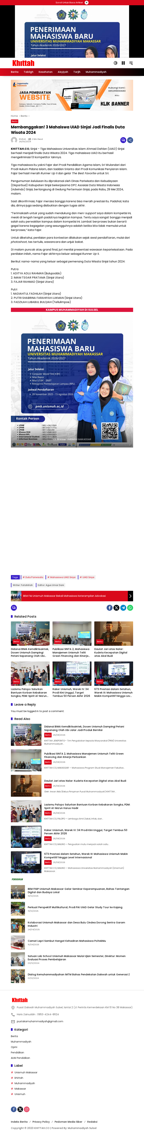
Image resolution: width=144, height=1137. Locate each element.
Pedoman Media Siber (68, 1122)
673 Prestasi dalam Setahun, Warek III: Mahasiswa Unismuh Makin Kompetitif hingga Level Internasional (113, 693)
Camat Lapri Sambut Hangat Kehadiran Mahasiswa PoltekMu (67, 941)
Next (126, 564)
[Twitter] (116, 608)
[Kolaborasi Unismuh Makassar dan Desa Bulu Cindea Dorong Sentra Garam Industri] (18, 926)
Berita (14, 121)
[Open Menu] (123, 63)
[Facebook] (110, 608)
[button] (115, 63)
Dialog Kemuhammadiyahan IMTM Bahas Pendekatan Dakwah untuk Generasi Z (79, 974)
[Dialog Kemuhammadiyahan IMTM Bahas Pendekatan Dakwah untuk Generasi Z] (18, 976)
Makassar (20, 1088)
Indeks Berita (19, 1122)
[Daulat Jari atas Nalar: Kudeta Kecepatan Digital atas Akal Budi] (113, 633)
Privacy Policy (41, 1122)
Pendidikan (17, 1052)
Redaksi (92, 1122)
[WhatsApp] (130, 608)
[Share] (130, 140)
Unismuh (20, 1094)
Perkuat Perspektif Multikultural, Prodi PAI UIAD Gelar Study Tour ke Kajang (75, 907)
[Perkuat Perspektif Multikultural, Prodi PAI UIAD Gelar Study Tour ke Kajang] (18, 909)
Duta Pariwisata (34, 577)
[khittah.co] (41, 63)
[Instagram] (27, 1109)
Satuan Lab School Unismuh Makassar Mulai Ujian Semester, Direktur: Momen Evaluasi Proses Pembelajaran (77, 958)
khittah (22, 139)
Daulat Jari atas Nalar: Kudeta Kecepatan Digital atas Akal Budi (110, 652)
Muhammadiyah (21, 1041)
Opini (14, 1047)
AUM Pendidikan (20, 1058)
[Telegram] (123, 608)
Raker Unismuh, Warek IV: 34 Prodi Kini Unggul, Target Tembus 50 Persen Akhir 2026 (71, 693)
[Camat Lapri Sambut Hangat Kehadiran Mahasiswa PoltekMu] (18, 942)
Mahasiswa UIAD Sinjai (63, 577)
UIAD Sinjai (88, 577)
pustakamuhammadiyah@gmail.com (40, 1021)
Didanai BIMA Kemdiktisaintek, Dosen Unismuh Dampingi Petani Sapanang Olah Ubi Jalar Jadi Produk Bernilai (30, 652)
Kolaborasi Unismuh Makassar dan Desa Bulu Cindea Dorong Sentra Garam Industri (76, 924)
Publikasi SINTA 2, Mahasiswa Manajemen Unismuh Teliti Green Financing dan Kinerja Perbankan (71, 652)
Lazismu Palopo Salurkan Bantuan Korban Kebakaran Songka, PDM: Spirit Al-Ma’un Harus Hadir (29, 693)
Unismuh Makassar (26, 1072)
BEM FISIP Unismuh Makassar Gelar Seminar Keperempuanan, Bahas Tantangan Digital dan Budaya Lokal (78, 890)
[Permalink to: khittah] (15, 140)
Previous (118, 564)
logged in (33, 711)
